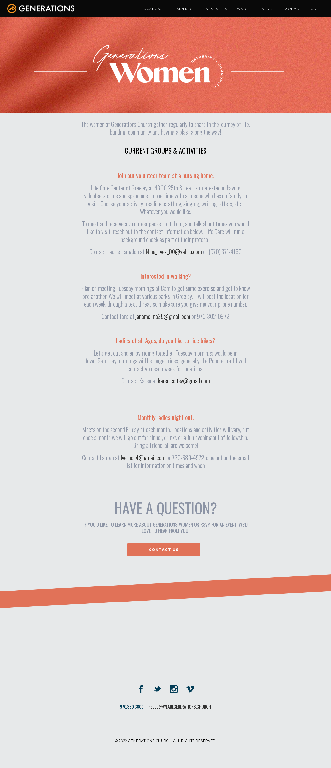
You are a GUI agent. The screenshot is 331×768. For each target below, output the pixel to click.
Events (267, 9)
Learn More (184, 9)
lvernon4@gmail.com (143, 457)
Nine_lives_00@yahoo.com (174, 251)
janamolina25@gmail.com (162, 316)
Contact (292, 9)
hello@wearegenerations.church (179, 707)
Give (315, 9)
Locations (152, 9)
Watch (243, 9)
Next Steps (216, 9)
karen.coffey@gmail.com (184, 380)
